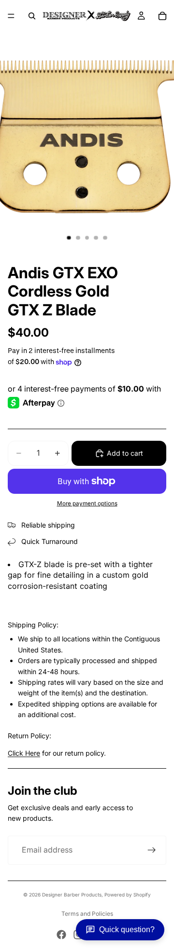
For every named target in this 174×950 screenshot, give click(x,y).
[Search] (32, 16)
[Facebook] (61, 934)
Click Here (24, 753)
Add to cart (125, 453)
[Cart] (162, 16)
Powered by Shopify (127, 894)
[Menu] (11, 16)
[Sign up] (152, 850)
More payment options (87, 503)
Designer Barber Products (72, 894)
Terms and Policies (87, 913)
